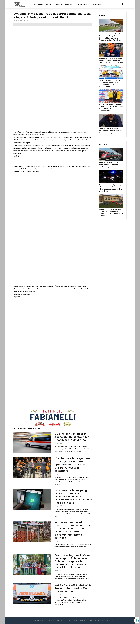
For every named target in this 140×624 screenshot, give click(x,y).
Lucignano (69, 4)
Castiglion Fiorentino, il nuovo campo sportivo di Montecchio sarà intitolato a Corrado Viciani (111, 60)
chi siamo (110, 620)
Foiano (59, 4)
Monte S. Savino (83, 4)
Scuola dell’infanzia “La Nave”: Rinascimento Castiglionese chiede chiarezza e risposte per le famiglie (111, 212)
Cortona (49, 4)
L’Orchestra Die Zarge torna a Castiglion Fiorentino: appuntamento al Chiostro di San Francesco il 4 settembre (72, 464)
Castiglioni (38, 4)
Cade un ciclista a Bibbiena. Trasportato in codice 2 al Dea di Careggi (73, 588)
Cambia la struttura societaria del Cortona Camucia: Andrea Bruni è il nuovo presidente (110, 131)
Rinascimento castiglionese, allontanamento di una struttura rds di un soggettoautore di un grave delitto (111, 188)
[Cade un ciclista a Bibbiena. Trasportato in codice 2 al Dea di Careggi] (32, 593)
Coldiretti (97, 4)
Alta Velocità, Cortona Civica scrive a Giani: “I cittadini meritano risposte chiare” (109, 165)
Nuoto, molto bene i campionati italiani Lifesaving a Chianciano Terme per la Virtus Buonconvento (111, 108)
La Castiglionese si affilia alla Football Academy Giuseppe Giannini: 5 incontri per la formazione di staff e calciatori (111, 37)
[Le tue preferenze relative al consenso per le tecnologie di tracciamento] (136, 620)
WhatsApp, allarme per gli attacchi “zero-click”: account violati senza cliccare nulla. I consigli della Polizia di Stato (73, 496)
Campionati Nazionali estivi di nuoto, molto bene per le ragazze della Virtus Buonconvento (110, 83)
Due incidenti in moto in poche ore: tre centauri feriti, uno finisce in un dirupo (73, 436)
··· (105, 4)
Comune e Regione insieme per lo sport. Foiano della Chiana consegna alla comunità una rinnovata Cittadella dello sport (72, 561)
